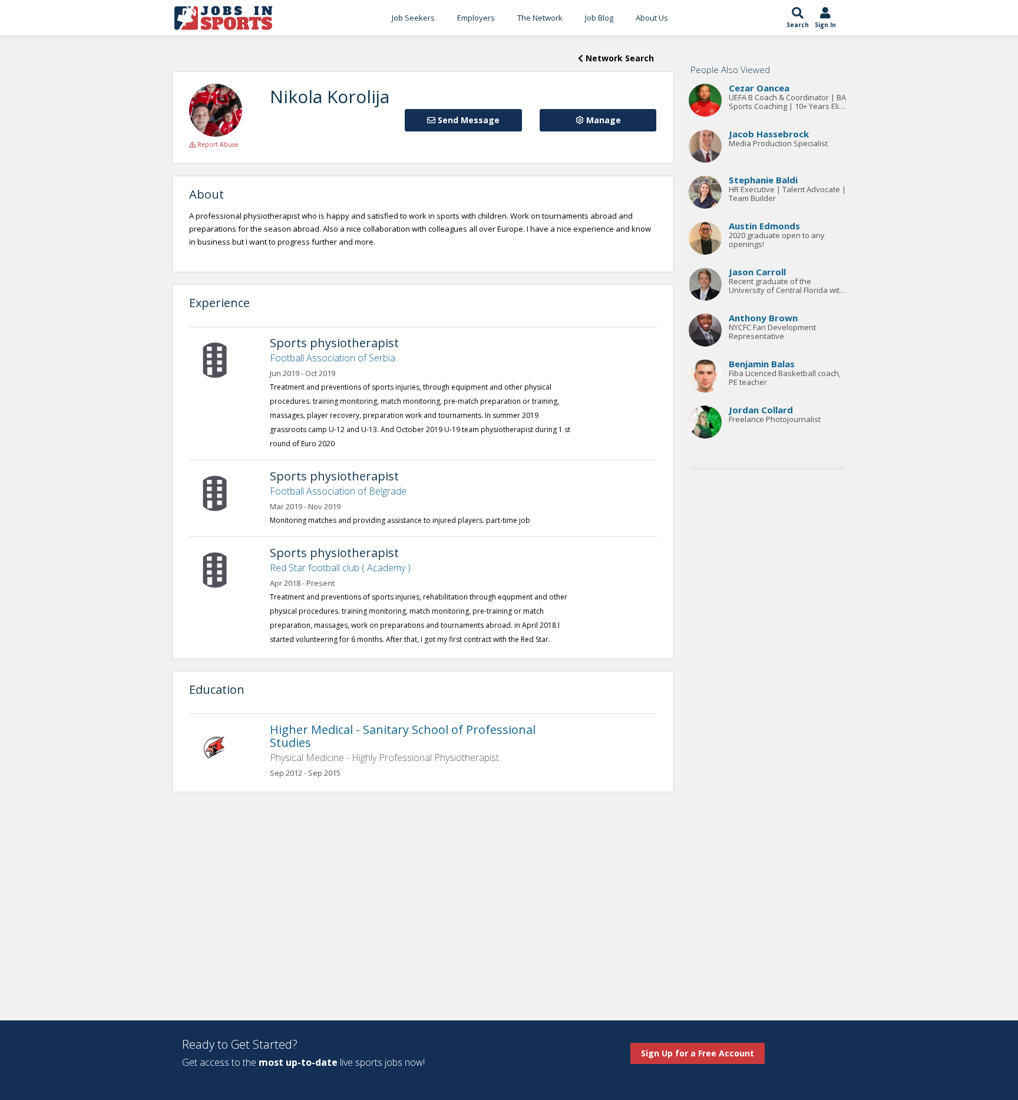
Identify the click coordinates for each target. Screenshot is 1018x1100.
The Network (540, 17)
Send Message (467, 120)
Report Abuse (217, 144)
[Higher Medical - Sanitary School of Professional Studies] (220, 745)
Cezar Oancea (759, 88)
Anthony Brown (763, 318)
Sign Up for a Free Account (697, 1053)
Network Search (618, 58)
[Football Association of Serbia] (220, 359)
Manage (602, 120)
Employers (476, 17)
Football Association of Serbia (332, 357)
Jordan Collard (761, 410)
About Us (652, 17)
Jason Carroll (757, 272)
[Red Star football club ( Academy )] (220, 569)
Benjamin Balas (762, 364)
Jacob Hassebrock (769, 134)
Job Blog (599, 17)
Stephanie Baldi (763, 180)
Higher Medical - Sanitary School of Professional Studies (403, 736)
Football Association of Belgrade (338, 491)
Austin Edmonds (764, 226)
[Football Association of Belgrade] (220, 492)
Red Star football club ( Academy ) (340, 567)
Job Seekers (413, 17)
